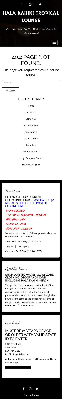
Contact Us (31, 118)
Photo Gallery (31, 138)
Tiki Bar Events (31, 125)
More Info (31, 145)
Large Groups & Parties (31, 158)
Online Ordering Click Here (18, 367)
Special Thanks (31, 395)
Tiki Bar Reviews (31, 151)
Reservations (31, 131)
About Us (31, 112)
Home (31, 105)
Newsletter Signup (31, 164)
